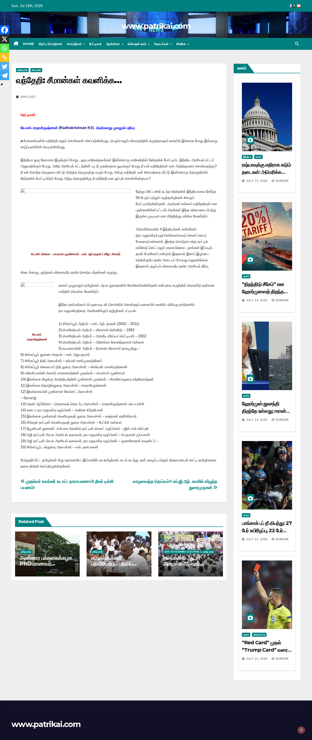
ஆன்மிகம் (113, 44)
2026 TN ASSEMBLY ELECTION (181, 551)
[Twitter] (4, 66)
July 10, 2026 (257, 658)
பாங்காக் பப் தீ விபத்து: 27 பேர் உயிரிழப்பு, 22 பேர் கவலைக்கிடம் (267, 530)
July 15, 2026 (257, 180)
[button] (297, 44)
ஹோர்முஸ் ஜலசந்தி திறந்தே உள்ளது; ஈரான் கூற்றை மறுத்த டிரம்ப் (264, 411)
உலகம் (258, 157)
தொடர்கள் (162, 44)
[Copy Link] (4, 57)
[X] (4, 39)
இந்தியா (247, 157)
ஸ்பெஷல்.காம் (138, 44)
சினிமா (181, 44)
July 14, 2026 (257, 300)
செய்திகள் (75, 44)
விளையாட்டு (259, 634)
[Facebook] (4, 29)
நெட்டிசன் (36, 70)
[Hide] (2, 84)
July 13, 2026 (257, 419)
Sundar (282, 180)
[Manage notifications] (301, 730)
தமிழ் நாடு (22, 70)
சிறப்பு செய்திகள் (50, 44)
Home (28, 44)
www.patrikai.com (156, 26)
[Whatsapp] (4, 48)
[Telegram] (4, 75)
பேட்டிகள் (95, 44)
